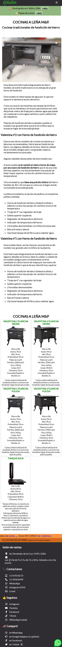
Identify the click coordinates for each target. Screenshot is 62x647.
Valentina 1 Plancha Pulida (15, 390)
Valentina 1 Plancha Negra (15, 322)
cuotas (8, 535)
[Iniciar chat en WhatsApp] (57, 644)
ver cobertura (40, 535)
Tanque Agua (16, 458)
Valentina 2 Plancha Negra (46, 322)
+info (45, 8)
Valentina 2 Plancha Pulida (46, 390)
